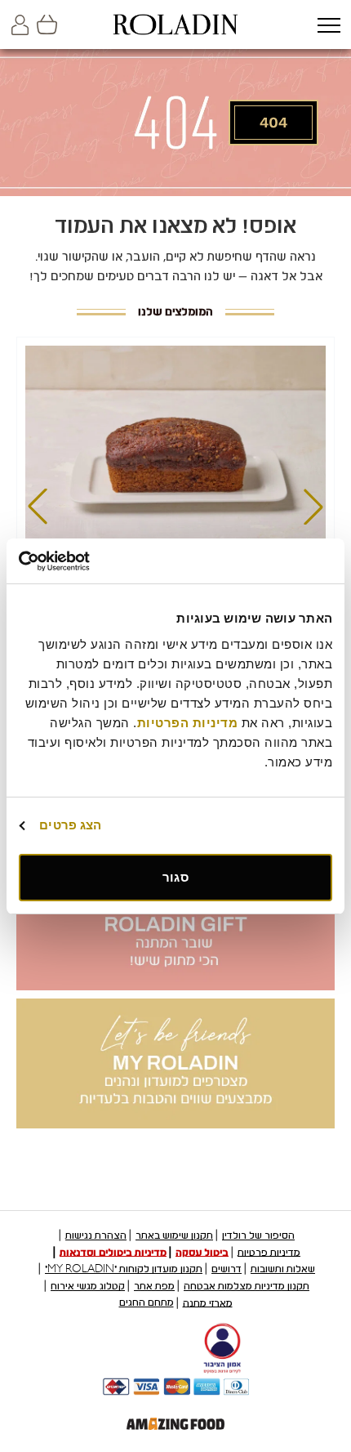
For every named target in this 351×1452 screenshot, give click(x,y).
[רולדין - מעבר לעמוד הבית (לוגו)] (175, 24)
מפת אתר (154, 1286)
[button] (328, 26)
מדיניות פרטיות (269, 1251)
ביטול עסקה (202, 1251)
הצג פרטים (70, 825)
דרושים (226, 1269)
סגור (175, 877)
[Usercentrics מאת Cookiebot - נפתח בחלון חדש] (90, 561)
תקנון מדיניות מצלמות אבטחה (246, 1286)
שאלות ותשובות (283, 1269)
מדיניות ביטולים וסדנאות (113, 1251)
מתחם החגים (146, 1302)
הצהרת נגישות (96, 1235)
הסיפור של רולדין (258, 1235)
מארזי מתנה (208, 1302)
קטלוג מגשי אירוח (88, 1286)
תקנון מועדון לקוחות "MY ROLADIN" (123, 1269)
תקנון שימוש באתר (174, 1235)
